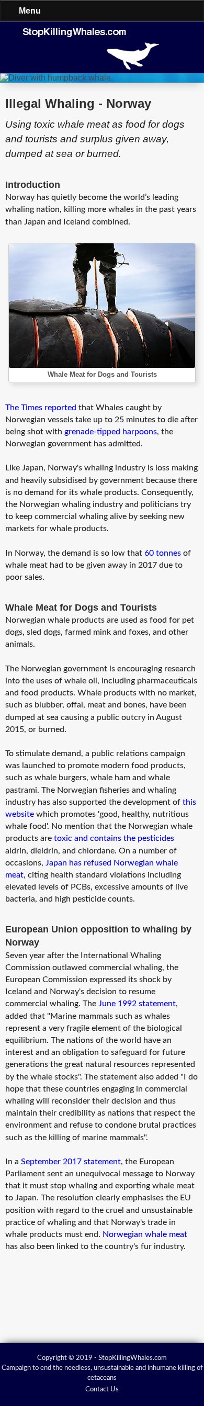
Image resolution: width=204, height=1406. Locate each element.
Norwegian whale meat (145, 1234)
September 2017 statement (71, 1161)
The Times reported (40, 407)
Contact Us (102, 1389)
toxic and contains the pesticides (114, 838)
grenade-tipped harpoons (110, 432)
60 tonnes (162, 553)
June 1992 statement (137, 1003)
